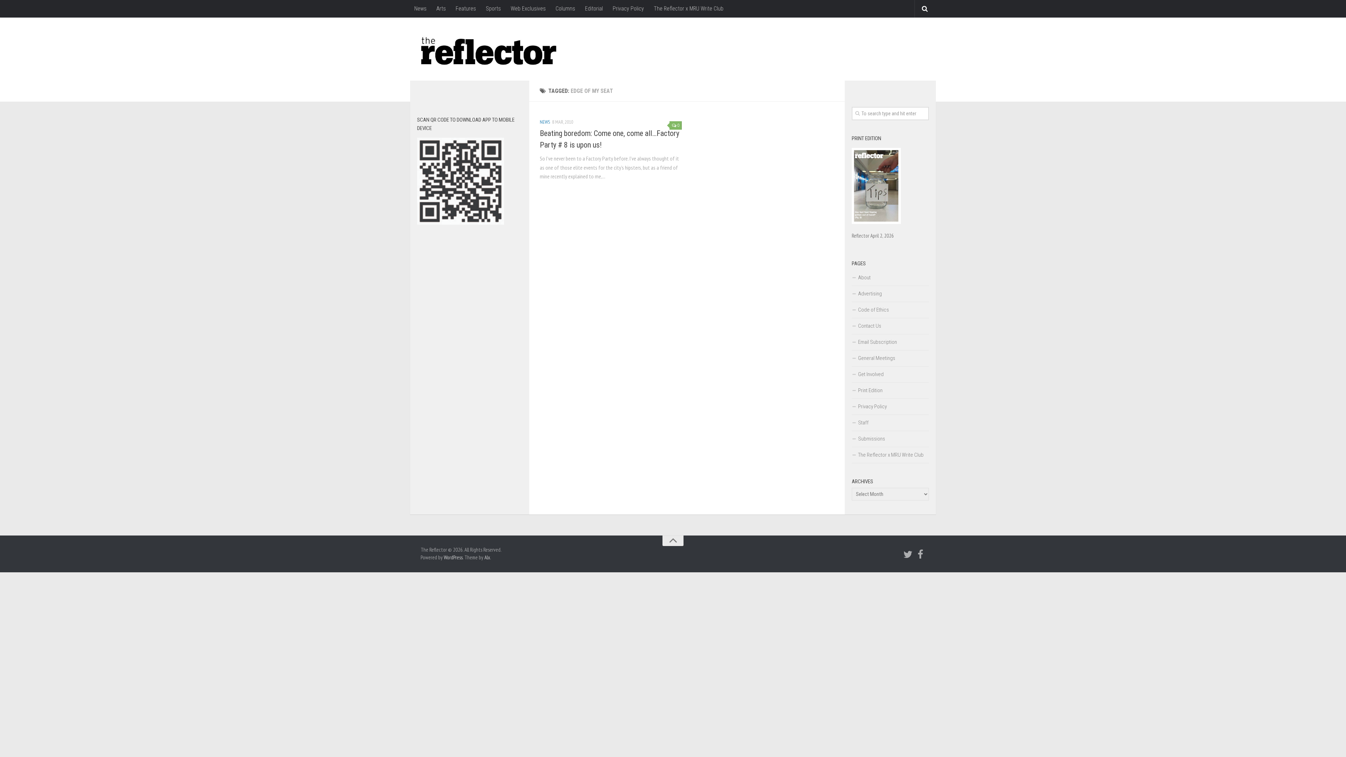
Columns (565, 8)
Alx (487, 557)
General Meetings (876, 358)
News (420, 8)
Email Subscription (877, 342)
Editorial (594, 8)
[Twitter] (908, 554)
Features (466, 8)
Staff (863, 423)
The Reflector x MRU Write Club (688, 8)
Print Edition (870, 390)
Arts (441, 8)
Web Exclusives (528, 8)
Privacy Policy (628, 8)
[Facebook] (920, 554)
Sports (493, 8)
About (864, 277)
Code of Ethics (873, 310)
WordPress (453, 557)
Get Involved (871, 374)
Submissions (871, 439)
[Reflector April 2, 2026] (876, 222)
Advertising (870, 294)
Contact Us (869, 326)
